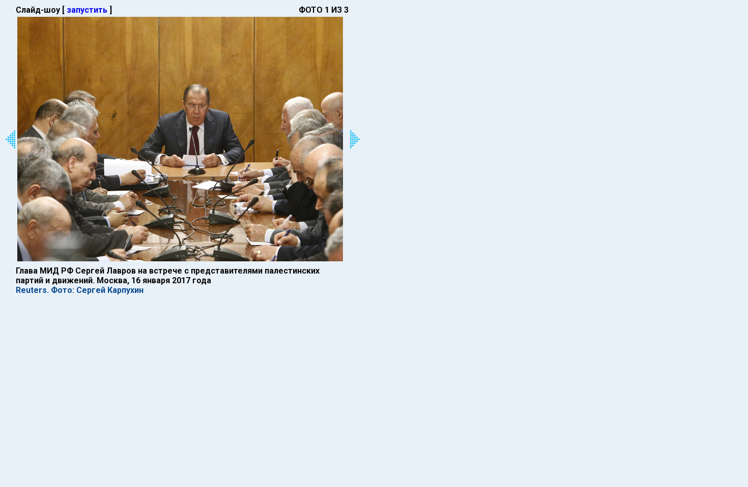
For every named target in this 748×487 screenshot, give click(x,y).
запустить (87, 10)
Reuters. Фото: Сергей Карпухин (79, 290)
